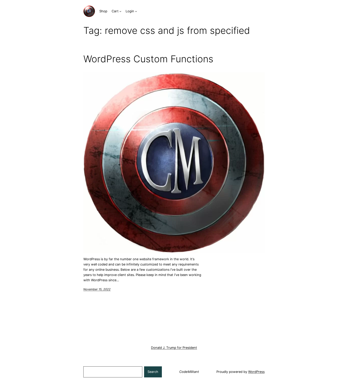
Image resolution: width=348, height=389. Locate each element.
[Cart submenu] (120, 11)
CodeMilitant (189, 372)
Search (153, 372)
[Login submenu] (136, 11)
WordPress (256, 372)
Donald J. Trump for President (174, 348)
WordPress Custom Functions (148, 59)
